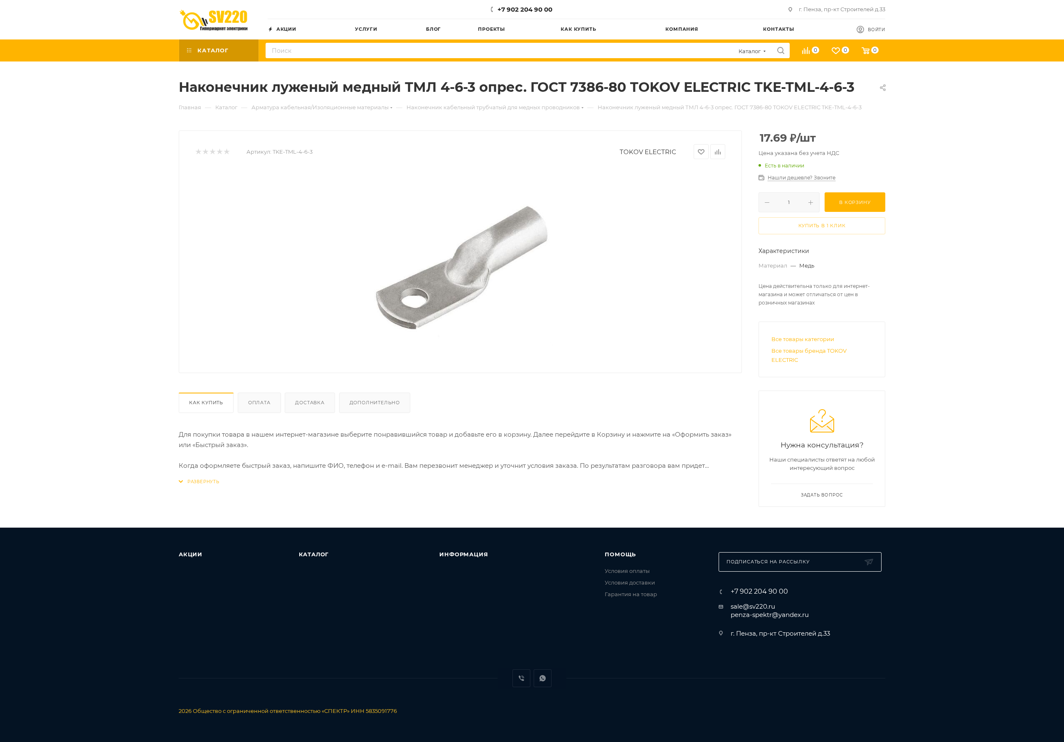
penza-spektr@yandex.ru (770, 615)
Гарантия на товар (631, 594)
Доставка (309, 402)
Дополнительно (375, 402)
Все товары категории (802, 339)
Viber (521, 678)
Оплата (259, 402)
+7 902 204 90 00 (525, 9)
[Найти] (781, 50)
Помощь (620, 554)
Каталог (314, 554)
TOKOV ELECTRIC (648, 152)
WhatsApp (543, 678)
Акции (190, 554)
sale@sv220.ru (753, 606)
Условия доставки (630, 582)
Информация (463, 554)
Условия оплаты (627, 571)
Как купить (206, 402)
